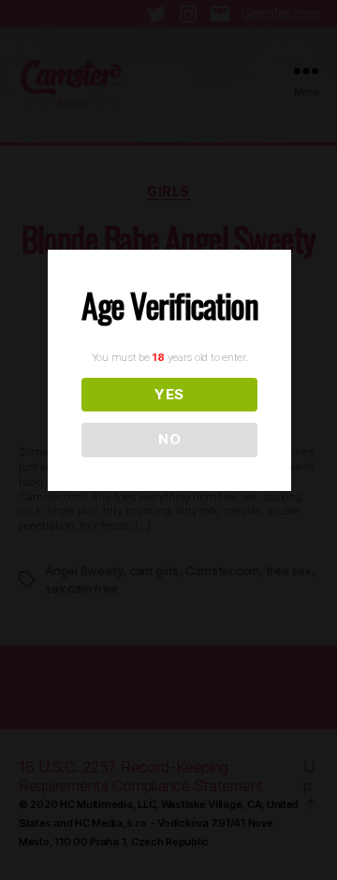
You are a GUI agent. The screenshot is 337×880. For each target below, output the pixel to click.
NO (169, 439)
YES (169, 394)
